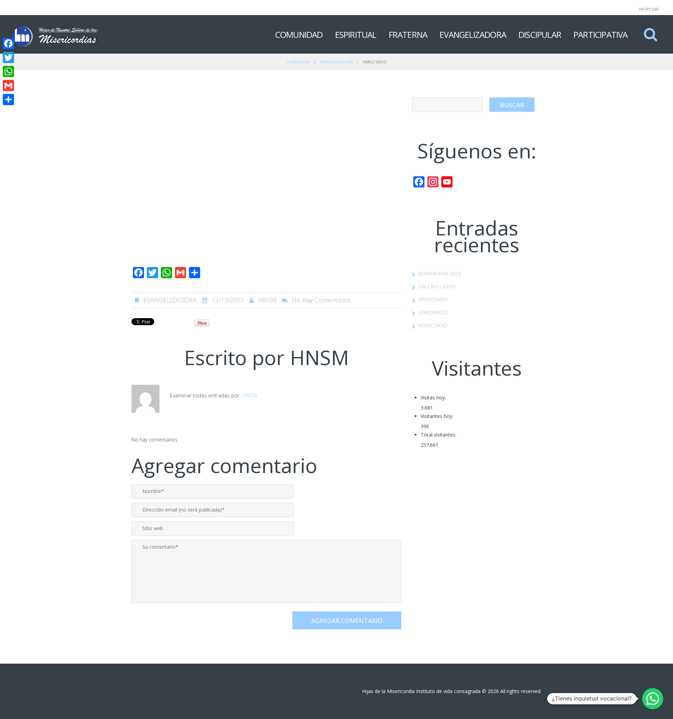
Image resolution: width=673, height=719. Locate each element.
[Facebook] (8, 43)
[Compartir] (8, 100)
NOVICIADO (432, 325)
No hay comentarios (321, 300)
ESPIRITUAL (355, 34)
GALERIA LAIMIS (436, 286)
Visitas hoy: (433, 397)
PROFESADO (433, 299)
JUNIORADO (433, 312)
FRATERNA (408, 34)
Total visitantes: (438, 434)
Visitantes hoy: (437, 416)
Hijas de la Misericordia (388, 691)
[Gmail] (8, 85)
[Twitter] (8, 57)
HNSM (267, 300)
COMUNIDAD (299, 34)
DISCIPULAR (539, 34)
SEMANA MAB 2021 (439, 273)
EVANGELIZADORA (473, 34)
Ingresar (649, 9)
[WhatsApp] (8, 71)
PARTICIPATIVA (600, 34)
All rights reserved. (521, 691)
